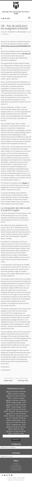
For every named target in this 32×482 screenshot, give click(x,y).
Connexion (16, 463)
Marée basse (8, 380)
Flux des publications (16, 465)
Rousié (25, 183)
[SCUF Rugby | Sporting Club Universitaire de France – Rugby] (16, 5)
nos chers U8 (26, 53)
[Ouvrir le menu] (29, 18)
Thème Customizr (19, 480)
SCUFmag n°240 (23, 380)
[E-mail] (4, 18)
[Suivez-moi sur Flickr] (9, 18)
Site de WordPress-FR (16, 469)
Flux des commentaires (16, 467)
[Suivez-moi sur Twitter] (6, 18)
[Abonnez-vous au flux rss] (2, 18)
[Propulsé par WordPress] (23, 477)
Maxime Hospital (22, 32)
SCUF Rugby (13, 478)
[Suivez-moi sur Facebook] (7, 18)
